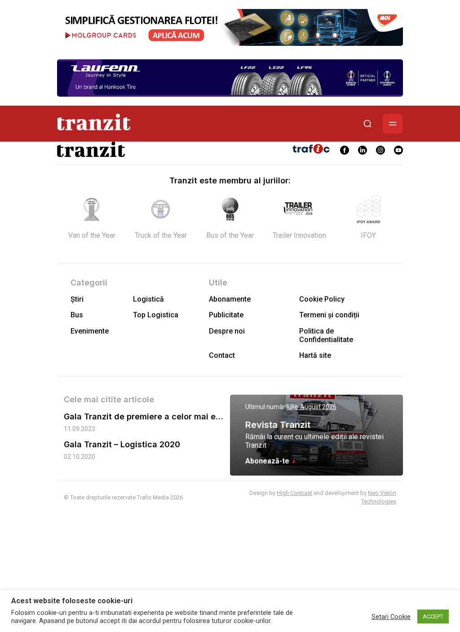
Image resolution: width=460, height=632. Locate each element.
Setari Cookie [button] (391, 617)
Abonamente (230, 299)
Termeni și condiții (329, 315)
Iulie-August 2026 (311, 406)
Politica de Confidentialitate (326, 335)
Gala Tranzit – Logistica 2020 (122, 444)
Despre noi (227, 331)
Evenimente (90, 331)
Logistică (148, 299)
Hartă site (315, 355)
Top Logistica (155, 315)
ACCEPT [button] (433, 616)
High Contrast (294, 493)
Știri (77, 299)
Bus (77, 315)
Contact (222, 355)
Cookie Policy (322, 299)
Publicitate (226, 315)
